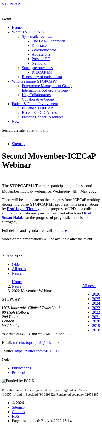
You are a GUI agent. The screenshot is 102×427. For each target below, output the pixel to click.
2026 (96, 294)
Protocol (18, 372)
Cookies (18, 412)
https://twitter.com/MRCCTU (38, 351)
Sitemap (18, 144)
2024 (96, 303)
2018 (96, 330)
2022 (96, 312)
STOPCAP (11, 4)
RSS (15, 416)
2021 (96, 317)
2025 (96, 299)
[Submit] (4, 136)
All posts (89, 286)
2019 (96, 325)
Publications (21, 368)
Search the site (13, 130)
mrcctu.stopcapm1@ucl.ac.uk (36, 342)
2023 (96, 308)
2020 (96, 321)
